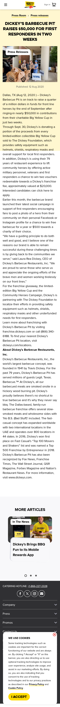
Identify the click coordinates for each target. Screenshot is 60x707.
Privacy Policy (36, 684)
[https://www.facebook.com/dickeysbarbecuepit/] (20, 596)
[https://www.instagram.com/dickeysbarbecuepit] (34, 596)
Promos (8, 622)
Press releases (39, 15)
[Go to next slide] (38, 574)
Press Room (19, 15)
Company (9, 605)
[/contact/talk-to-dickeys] (41, 596)
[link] (54, 5)
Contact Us (10, 631)
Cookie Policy (15, 688)
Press (6, 614)
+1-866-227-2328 (37, 586)
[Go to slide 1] (25, 575)
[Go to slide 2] (31, 575)
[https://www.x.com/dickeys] (27, 596)
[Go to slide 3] (36, 575)
